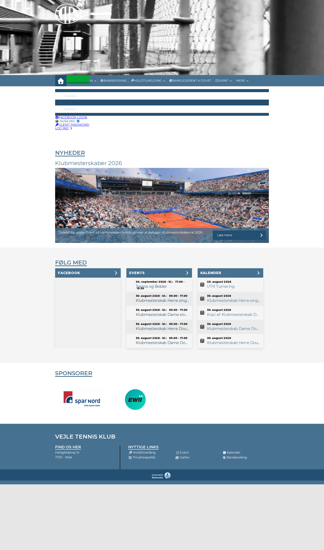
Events (137, 273)
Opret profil (260, 129)
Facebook (69, 273)
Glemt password (74, 125)
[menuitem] (60, 80)
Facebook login (73, 117)
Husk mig (67, 121)
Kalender (210, 273)
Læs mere (224, 235)
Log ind (62, 128)
